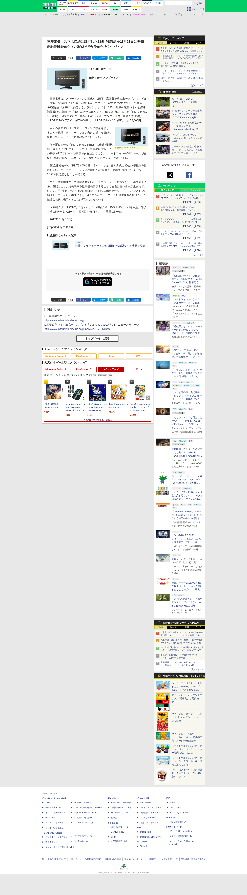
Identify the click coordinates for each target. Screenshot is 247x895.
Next (148, 397)
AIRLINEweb (146, 802)
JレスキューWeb (148, 817)
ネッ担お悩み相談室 (54, 828)
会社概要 (152, 859)
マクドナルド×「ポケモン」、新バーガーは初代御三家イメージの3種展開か (187, 737)
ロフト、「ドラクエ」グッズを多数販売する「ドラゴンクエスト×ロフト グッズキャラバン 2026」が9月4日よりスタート (182, 73)
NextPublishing (81, 841)
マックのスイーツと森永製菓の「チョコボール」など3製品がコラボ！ (187, 773)
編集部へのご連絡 (113, 859)
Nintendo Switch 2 (55, 356)
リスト (71, 58)
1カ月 (198, 43)
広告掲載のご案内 (93, 859)
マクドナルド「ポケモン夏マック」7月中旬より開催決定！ (187, 698)
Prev (46, 397)
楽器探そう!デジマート (121, 807)
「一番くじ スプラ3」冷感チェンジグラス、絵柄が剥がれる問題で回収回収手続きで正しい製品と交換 (182, 66)
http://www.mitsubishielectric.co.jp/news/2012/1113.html (77, 329)
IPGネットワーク (174, 827)
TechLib (144, 846)
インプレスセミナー (83, 817)
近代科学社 (113, 837)
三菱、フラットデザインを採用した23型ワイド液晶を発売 (110, 245)
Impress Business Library (85, 812)
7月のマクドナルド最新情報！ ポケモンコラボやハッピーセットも (184, 677)
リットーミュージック (121, 802)
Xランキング (169, 185)
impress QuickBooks (179, 812)
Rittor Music (113, 798)
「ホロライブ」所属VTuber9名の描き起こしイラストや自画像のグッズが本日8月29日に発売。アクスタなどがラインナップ (187, 499)
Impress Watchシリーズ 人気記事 (181, 622)
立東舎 (114, 817)
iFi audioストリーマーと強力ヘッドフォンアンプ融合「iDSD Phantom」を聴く (187, 114)
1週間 (186, 43)
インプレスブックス (83, 836)
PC (116, 14)
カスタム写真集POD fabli (182, 836)
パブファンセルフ (178, 822)
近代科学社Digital (119, 841)
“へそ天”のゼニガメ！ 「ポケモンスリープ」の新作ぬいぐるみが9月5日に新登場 (187, 602)
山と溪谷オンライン (120, 827)
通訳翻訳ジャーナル (149, 812)
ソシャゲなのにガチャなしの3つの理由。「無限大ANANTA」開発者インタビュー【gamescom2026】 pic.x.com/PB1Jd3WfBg (181, 234)
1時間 (160, 43)
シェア (85, 58)
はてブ (102, 58)
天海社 (173, 802)
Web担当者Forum (53, 807)
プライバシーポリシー (134, 859)
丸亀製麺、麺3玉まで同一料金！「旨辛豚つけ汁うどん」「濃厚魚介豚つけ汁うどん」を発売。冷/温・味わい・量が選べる (181, 643)
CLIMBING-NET (118, 832)
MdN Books (145, 832)
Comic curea (175, 807)
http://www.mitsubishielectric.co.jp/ (65, 320)
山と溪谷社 (113, 823)
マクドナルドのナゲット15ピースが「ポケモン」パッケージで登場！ (187, 717)
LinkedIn (135, 58)
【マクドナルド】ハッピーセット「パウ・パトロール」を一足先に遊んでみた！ (187, 749)
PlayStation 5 (83, 356)
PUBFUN (170, 817)
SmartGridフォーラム (83, 802)
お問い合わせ (75, 859)
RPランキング (167, 190)
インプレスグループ (169, 859)
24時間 (173, 43)
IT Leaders (50, 817)
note (119, 58)
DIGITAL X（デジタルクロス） (87, 823)
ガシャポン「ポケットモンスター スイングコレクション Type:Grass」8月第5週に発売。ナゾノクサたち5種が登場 (187, 483)
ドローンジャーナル (54, 823)
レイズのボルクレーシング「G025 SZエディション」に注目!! (187, 138)
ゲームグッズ (111, 369)
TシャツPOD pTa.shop (181, 831)
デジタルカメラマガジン (56, 837)
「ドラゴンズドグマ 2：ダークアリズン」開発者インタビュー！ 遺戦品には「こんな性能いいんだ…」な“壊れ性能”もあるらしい (187, 376)
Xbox (111, 356)
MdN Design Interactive (151, 837)
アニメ (139, 356)
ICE (168, 798)
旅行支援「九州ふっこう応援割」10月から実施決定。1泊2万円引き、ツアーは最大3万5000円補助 (182, 650)
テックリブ (142, 842)
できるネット (51, 842)
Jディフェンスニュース (150, 807)
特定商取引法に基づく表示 (193, 859)
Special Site (169, 91)
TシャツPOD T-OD (120, 812)
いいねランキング (192, 190)
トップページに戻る (97, 338)
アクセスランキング (173, 38)
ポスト (61, 58)
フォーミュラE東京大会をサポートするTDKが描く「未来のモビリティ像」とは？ (187, 150)
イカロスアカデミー (149, 823)
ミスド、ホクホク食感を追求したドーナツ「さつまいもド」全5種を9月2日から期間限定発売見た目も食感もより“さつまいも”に (182, 51)
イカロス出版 (143, 798)
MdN (139, 828)
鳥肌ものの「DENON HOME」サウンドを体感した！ (186, 102)
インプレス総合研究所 (55, 812)
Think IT (49, 802)
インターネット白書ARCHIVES (59, 847)
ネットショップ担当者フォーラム (89, 807)
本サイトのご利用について (54, 859)
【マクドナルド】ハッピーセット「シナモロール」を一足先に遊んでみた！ (187, 761)
